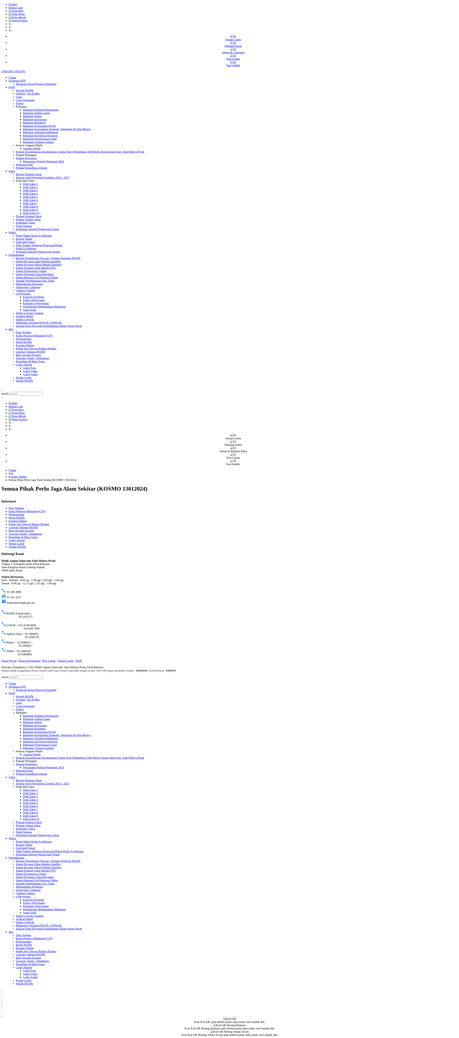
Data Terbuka (23, 332)
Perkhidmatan (16, 254)
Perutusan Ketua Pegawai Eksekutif (36, 83)
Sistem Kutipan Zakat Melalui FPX (36, 267)
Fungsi (19, 103)
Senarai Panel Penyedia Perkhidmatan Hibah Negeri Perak (49, 325)
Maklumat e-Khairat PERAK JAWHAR (39, 322)
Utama (12, 77)
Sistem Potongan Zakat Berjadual (35, 274)
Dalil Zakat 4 (30, 193)
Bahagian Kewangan (35, 119)
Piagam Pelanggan (26, 158)
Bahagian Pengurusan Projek (39, 125)
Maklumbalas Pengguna (29, 284)
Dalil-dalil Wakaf (25, 242)
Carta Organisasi (25, 100)
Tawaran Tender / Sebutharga (32, 358)
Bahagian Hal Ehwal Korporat (40, 135)
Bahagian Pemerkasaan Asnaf (40, 138)
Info (11, 329)
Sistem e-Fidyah (25, 319)
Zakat (12, 171)
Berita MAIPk (24, 342)
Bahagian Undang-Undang (38, 142)
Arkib (78, 660)
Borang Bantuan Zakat (29, 174)
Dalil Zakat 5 (30, 196)
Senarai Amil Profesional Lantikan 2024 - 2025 (42, 177)
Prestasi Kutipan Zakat (28, 216)
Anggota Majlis (32, 148)
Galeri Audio (30, 374)
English (13, 4)
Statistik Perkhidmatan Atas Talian (35, 280)
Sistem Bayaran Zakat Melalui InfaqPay (38, 261)
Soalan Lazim (23, 377)
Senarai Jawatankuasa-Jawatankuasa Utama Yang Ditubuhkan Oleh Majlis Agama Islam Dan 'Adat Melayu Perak (80, 151)
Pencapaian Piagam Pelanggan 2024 (43, 161)
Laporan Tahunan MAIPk (30, 351)
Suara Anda (29, 309)
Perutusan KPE (17, 80)
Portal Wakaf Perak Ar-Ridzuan (34, 235)
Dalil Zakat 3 (30, 190)
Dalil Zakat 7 (30, 203)
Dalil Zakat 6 (30, 200)
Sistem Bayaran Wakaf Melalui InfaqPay (39, 264)
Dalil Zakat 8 (30, 206)
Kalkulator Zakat (25, 222)
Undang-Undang (25, 290)
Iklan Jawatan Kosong (28, 355)
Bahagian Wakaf (32, 116)
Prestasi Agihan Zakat (28, 219)
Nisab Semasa (24, 225)
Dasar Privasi (8, 660)
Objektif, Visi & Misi (28, 93)
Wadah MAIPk (24, 380)
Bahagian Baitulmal (34, 122)
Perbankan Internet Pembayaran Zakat (37, 229)
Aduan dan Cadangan (28, 287)
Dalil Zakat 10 (31, 213)
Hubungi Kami (24, 164)
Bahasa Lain (16, 7)
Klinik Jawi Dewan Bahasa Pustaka (36, 348)
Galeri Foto (29, 367)
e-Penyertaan (23, 293)
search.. (5, 393)
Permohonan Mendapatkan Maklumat (44, 306)
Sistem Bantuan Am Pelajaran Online (37, 277)
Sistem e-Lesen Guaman (29, 313)
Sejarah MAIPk (25, 90)
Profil (12, 87)
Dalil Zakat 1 (30, 184)
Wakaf (12, 232)
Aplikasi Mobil (24, 316)
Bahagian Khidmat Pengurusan (40, 109)
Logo (19, 96)
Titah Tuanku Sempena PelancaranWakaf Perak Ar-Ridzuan (50, 851)
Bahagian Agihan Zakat (36, 113)
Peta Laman (49, 660)
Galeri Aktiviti (24, 364)
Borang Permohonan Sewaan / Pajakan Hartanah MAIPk (48, 258)
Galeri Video (30, 371)
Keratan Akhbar (25, 345)
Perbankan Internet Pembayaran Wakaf (38, 251)
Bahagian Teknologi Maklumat (40, 132)
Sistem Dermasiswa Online (31, 271)
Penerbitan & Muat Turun (30, 361)
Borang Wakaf (24, 238)
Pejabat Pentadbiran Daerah (31, 167)
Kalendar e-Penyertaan (36, 303)
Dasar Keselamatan (29, 660)
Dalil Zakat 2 (30, 187)
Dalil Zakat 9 (30, 209)
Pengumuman (23, 338)
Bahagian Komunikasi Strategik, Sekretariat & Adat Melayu (57, 129)
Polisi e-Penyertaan (34, 300)
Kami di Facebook (33, 296)
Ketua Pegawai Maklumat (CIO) (34, 335)
